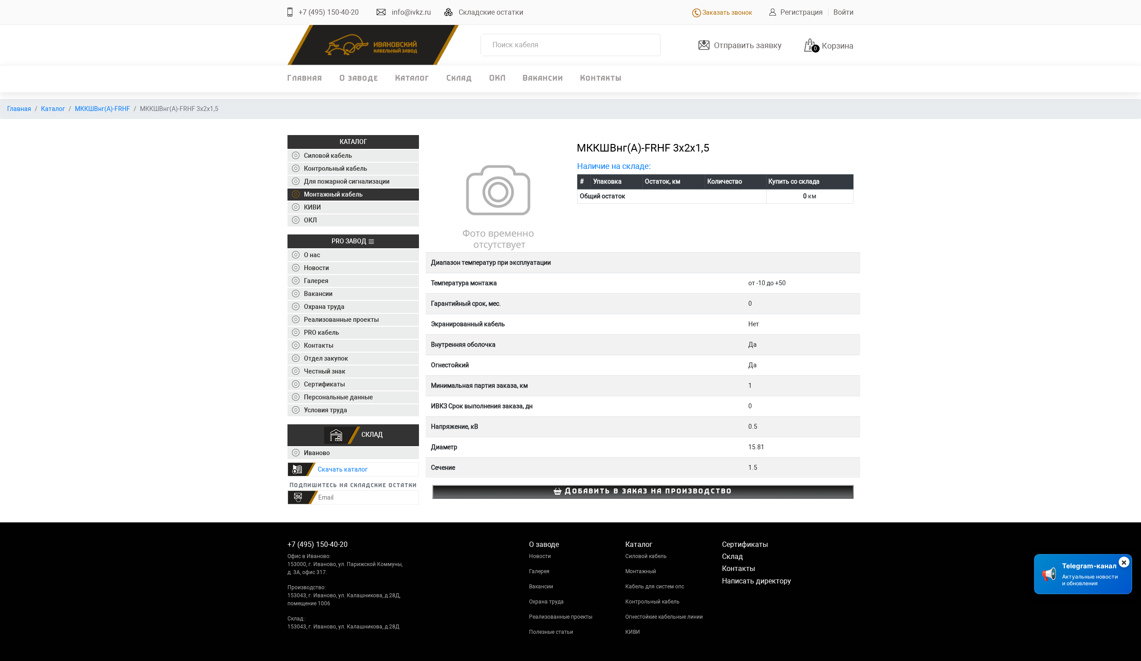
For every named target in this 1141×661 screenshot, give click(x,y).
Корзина (838, 45)
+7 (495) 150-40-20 (329, 12)
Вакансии (543, 79)
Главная (305, 79)
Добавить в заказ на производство (647, 492)
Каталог (412, 79)
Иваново (317, 452)
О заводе (359, 79)
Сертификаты (745, 544)
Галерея (539, 571)
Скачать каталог (343, 469)
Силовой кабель (646, 556)
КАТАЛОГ (353, 141)
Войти (843, 12)
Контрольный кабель (652, 602)
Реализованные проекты (560, 617)
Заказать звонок (726, 12)
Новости (540, 556)
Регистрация (801, 12)
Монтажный (640, 571)
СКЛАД (371, 434)
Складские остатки (491, 12)
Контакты (601, 79)
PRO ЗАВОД (350, 241)
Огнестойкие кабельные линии (664, 617)
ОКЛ (497, 79)
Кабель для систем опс (654, 586)
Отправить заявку (748, 45)
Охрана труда (546, 602)
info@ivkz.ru (411, 12)
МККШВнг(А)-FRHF (102, 108)
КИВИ (632, 632)
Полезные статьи (551, 632)
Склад (459, 79)
